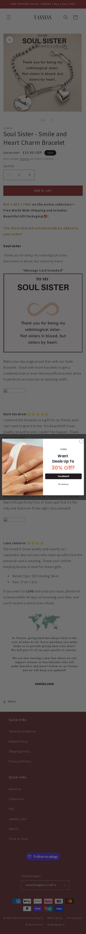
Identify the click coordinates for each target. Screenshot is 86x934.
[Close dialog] (81, 441)
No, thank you (63, 484)
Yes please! (63, 476)
